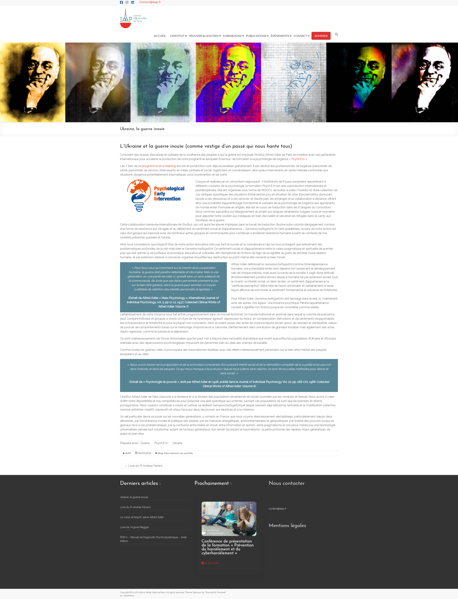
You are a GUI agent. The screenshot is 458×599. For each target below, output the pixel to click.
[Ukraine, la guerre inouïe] (229, 519)
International (171, 453)
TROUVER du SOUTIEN (203, 35)
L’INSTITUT (177, 35)
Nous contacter (287, 483)
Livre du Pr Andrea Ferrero (143, 465)
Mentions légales (287, 525)
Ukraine (177, 443)
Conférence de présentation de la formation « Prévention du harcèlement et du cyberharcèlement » (228, 547)
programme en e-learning (159, 166)
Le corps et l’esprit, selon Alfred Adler (142, 517)
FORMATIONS (232, 35)
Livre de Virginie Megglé (134, 527)
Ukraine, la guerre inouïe (134, 497)
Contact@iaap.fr (150, 2)
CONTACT (300, 35)
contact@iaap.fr (277, 508)
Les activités (186, 453)
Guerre (145, 443)
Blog (160, 453)
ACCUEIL (160, 35)
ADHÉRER (321, 35)
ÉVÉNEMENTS (280, 35)
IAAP (128, 453)
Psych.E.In (298, 159)
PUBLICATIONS (256, 35)
